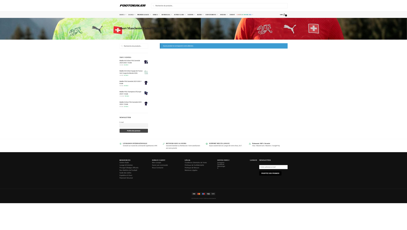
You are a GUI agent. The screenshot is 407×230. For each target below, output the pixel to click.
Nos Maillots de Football (128, 170)
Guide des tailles (125, 173)
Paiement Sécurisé (126, 178)
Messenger (221, 166)
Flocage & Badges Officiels (128, 168)
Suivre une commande (160, 165)
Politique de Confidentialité (194, 165)
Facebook (220, 164)
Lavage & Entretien (126, 165)
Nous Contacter (157, 168)
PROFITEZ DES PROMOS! (270, 173)
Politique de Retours (192, 168)
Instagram (220, 163)
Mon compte (156, 163)
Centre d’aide (124, 163)
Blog (121, 180)
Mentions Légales (191, 170)
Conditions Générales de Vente (196, 163)
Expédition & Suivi (125, 175)
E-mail (121, 122)
